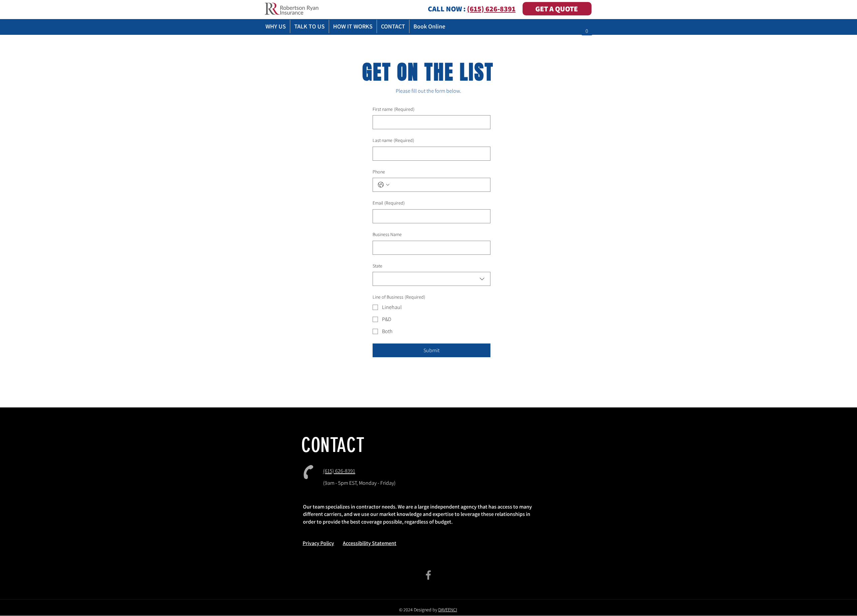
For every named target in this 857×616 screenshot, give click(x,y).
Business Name (387, 234)
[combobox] (431, 279)
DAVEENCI (447, 610)
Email (389, 203)
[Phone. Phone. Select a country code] (383, 185)
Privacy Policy (318, 543)
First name (393, 109)
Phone (379, 172)
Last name (393, 140)
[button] (587, 28)
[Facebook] (428, 575)
